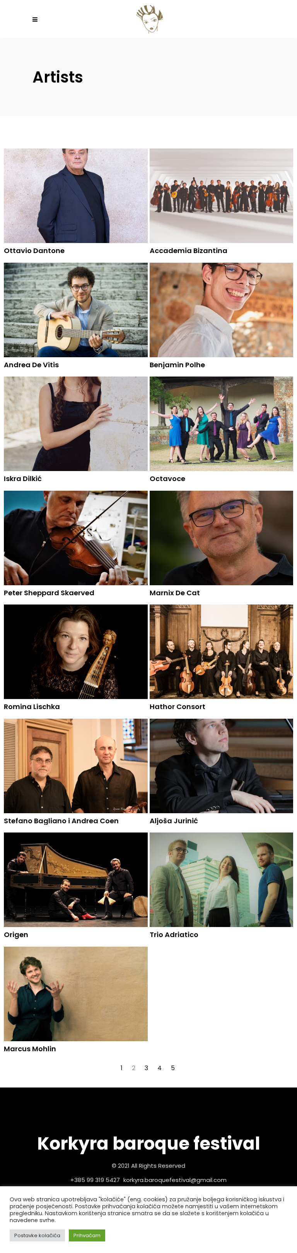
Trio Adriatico (174, 934)
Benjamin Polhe (177, 365)
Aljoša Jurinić (174, 821)
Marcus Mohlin (30, 1049)
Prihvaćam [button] (87, 1235)
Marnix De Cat (175, 593)
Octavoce (167, 478)
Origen (16, 934)
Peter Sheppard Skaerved (49, 593)
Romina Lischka (32, 706)
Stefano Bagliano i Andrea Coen (61, 821)
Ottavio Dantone (34, 250)
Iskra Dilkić (23, 478)
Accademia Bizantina (188, 250)
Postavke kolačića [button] (37, 1235)
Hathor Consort (177, 706)
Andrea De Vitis (31, 365)
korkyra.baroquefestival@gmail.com (175, 1180)
